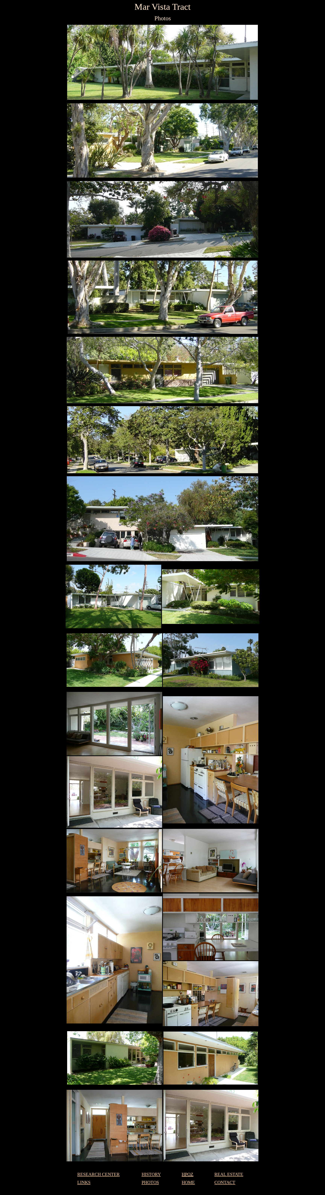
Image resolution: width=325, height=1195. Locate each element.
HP (184, 1174)
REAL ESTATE (228, 1174)
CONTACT (224, 1182)
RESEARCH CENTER (98, 1174)
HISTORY (151, 1174)
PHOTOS (150, 1182)
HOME (188, 1182)
